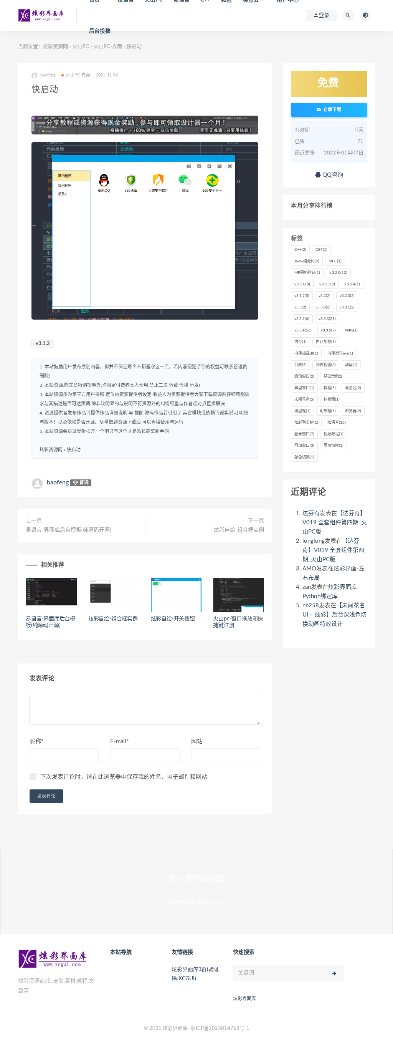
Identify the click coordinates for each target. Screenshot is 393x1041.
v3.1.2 (43, 343)
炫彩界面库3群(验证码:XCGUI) (196, 902)
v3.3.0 (322, 307)
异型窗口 (304, 388)
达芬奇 (311, 513)
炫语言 (336, 422)
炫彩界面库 (244, 998)
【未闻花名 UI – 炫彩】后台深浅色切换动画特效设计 (334, 615)
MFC (335, 261)
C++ (300, 250)
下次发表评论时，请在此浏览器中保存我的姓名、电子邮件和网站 (123, 777)
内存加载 (326, 342)
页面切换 (333, 446)
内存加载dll (306, 353)
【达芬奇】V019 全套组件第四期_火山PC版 (334, 523)
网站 (197, 741)
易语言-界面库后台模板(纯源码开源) (68, 530)
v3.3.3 (327, 319)
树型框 (302, 411)
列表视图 (326, 365)
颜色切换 (304, 457)
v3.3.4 (303, 330)
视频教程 (333, 434)
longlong (313, 541)
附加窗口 (304, 446)
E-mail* (119, 741)
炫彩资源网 (55, 46)
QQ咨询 (332, 175)
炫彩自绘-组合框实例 (239, 530)
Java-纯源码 (306, 261)
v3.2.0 (347, 296)
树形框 (328, 411)
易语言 (353, 388)
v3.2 (324, 296)
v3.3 (300, 307)
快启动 (74, 450)
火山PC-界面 (108, 46)
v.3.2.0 (338, 273)
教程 (330, 388)
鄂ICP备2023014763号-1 (220, 1028)
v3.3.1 (347, 307)
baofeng (58, 482)
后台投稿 (100, 31)
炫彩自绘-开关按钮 (173, 619)
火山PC (81, 46)
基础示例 (333, 376)
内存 (300, 342)
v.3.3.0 (302, 284)
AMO (309, 569)
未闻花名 (304, 399)
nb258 (310, 605)
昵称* (36, 741)
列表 (300, 365)
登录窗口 (304, 434)
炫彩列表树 (306, 422)
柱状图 (332, 399)
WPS (351, 330)
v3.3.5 (328, 330)
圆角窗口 (304, 376)
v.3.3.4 (352, 284)
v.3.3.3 (327, 284)
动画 (351, 365)
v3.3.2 (301, 319)
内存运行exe (340, 353)
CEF (321, 250)
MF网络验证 (307, 273)
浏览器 (353, 411)
